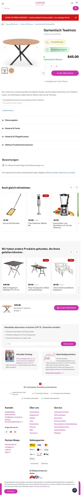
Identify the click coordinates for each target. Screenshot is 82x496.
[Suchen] (76, 8)
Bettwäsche (31, 359)
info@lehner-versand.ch (13, 417)
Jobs (31, 421)
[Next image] (37, 47)
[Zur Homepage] (3, 24)
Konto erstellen (69, 172)
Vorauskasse (34, 463)
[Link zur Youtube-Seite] (11, 432)
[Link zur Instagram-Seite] (15, 432)
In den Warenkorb (65, 73)
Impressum (34, 433)
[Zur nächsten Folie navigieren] (76, 187)
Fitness (14, 365)
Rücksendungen (60, 415)
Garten (26, 363)
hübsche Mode (21, 361)
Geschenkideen (59, 430)
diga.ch (7, 452)
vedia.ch (8, 450)
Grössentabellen (60, 421)
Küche (31, 363)
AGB (31, 430)
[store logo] (40, 3)
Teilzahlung (44, 463)
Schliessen (11, 491)
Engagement (34, 415)
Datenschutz (34, 424)
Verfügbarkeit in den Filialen (56, 81)
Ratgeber (57, 433)
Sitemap (33, 427)
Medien (32, 418)
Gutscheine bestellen (53, 373)
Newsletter (58, 418)
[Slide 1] (5, 71)
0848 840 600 (10, 415)
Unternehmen (34, 412)
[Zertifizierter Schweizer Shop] (32, 478)
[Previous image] (5, 47)
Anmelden (55, 172)
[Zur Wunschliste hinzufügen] (43, 73)
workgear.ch (9, 447)
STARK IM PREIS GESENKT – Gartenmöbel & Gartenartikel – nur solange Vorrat (37, 17)
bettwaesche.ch (10, 444)
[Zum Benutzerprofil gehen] (72, 3)
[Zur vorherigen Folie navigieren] (71, 187)
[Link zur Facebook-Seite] (7, 432)
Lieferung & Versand (61, 412)
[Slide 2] (11, 71)
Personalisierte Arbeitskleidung (65, 424)
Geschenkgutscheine (61, 427)
